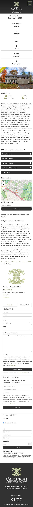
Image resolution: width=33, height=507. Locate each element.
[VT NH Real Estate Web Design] (16, 500)
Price (4, 429)
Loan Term (5, 418)
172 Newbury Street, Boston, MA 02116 (16, 488)
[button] (2, 78)
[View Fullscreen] (3, 188)
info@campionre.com (12, 486)
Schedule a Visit (24, 305)
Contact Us (6, 295)
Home (3, 262)
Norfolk (18, 262)
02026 (29, 262)
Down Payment (6, 435)
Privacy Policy (13, 365)
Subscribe (17, 407)
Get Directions (16, 209)
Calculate (17, 447)
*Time (4, 326)
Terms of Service (25, 372)
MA (13, 262)
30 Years (6, 423)
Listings (8, 262)
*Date (4, 320)
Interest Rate (6, 441)
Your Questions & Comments (10, 333)
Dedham (24, 262)
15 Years (13, 423)
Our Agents (6, 297)
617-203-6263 (17, 12)
